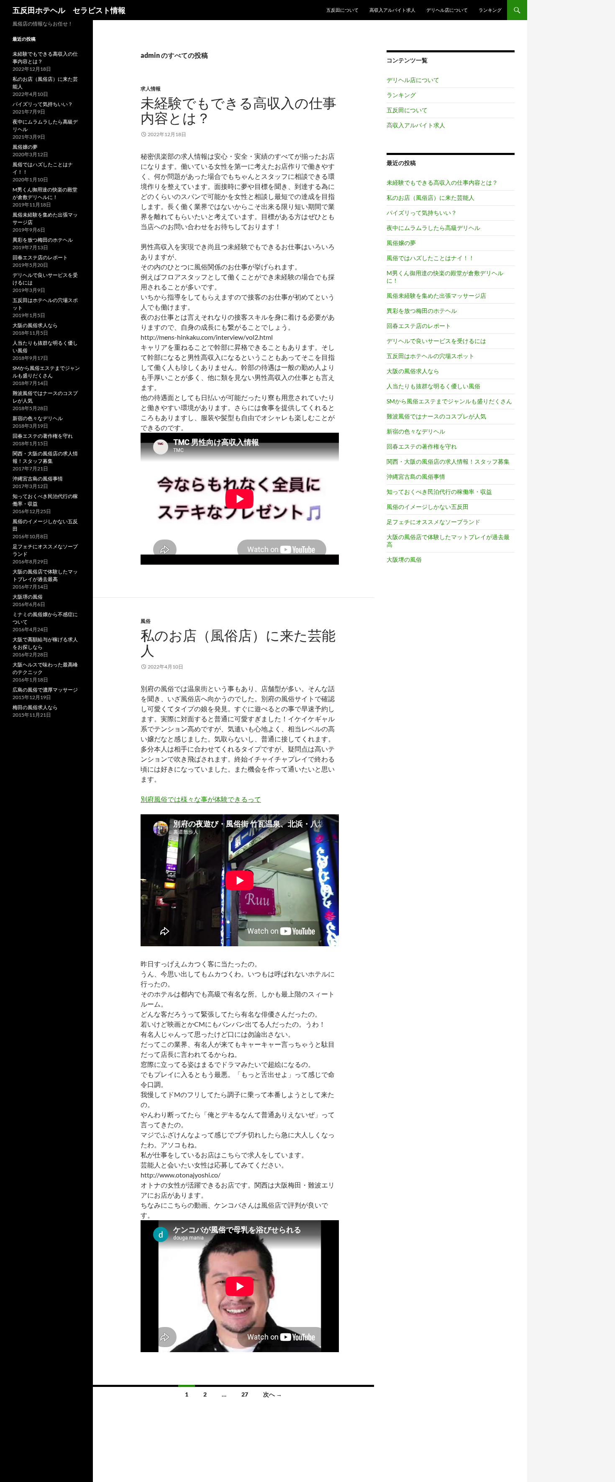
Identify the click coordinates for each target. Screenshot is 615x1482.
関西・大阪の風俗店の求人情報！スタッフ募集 (448, 461)
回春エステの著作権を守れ (422, 446)
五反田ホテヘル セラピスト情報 (69, 10)
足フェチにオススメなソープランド (433, 521)
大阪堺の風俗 (404, 559)
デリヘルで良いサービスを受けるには (436, 340)
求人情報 (151, 88)
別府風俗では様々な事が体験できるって (201, 799)
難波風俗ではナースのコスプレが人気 (436, 416)
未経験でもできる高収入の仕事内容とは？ (238, 110)
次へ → (272, 1394)
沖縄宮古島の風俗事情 (416, 476)
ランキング (490, 10)
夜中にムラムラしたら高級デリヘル (433, 227)
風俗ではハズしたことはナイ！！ (430, 257)
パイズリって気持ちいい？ (422, 212)
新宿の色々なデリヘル (416, 431)
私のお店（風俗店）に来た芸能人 (238, 643)
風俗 (146, 621)
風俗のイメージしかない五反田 (428, 506)
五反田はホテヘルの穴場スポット (430, 355)
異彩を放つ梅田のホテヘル (422, 310)
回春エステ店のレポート (419, 325)
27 (244, 1394)
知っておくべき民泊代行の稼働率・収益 (439, 491)
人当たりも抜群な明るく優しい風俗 (433, 386)
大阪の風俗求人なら (413, 370)
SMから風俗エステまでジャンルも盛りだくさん (449, 401)
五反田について (342, 10)
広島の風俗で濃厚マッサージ (45, 690)
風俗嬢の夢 (401, 242)
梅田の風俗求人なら (35, 707)
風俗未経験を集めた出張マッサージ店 (436, 295)
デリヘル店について (447, 10)
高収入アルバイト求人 (392, 10)
